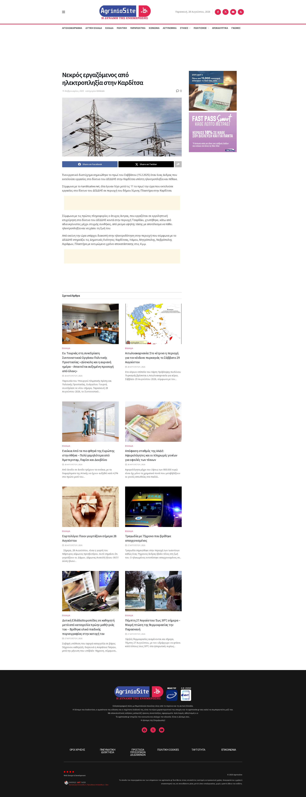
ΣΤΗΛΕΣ (184, 27)
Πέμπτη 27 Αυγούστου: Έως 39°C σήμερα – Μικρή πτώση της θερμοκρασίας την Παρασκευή (152, 624)
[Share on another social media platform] (178, 164)
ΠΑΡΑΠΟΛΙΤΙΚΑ (137, 27)
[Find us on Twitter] (225, 12)
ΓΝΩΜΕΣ (235, 27)
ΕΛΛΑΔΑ (109, 27)
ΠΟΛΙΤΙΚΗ (122, 27)
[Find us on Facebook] (218, 12)
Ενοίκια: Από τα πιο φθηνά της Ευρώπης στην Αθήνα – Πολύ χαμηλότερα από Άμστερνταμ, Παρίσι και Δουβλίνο (88, 455)
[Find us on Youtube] (233, 12)
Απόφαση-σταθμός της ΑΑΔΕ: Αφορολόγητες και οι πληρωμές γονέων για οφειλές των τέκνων (151, 455)
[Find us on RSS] (241, 12)
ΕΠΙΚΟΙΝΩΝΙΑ (228, 749)
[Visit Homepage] (120, 11)
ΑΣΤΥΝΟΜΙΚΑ (169, 27)
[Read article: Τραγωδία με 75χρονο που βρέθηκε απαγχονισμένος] (153, 507)
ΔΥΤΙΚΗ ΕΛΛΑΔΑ (93, 27)
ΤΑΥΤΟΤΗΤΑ (198, 749)
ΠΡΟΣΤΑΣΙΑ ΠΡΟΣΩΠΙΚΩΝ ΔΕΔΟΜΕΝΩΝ (138, 752)
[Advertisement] (153, 50)
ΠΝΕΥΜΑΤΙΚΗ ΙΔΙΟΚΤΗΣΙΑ (107, 751)
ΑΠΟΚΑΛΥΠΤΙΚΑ (220, 27)
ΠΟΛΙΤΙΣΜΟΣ (200, 27)
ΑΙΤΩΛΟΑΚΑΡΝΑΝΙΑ (72, 27)
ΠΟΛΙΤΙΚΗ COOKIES (168, 749)
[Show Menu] (63, 12)
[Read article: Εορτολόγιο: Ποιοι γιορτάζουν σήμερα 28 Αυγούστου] (90, 507)
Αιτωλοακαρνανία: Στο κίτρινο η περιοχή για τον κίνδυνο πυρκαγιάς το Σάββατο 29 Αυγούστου (152, 357)
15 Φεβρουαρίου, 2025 (73, 91)
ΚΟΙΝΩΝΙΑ (154, 27)
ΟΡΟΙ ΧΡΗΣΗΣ (77, 749)
